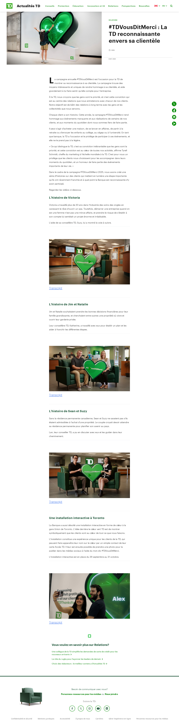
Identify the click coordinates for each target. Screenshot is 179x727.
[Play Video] (89, 261)
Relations (113, 6)
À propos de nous (83, 719)
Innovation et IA (96, 6)
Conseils (50, 6)
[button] (157, 5)
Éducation (78, 6)
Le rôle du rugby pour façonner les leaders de (76, 659)
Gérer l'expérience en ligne (120, 719)
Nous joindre (111, 694)
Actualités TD (28, 6)
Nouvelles (144, 6)
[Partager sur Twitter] (174, 104)
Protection (63, 6)
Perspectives (129, 6)
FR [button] (163, 6)
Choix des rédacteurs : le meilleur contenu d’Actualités (79, 663)
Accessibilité (65, 719)
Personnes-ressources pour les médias (81, 694)
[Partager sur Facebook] (174, 110)
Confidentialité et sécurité (21, 719)
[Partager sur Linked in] (174, 117)
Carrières (99, 719)
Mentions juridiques (46, 719)
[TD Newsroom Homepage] (9, 8)
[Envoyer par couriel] (174, 123)
